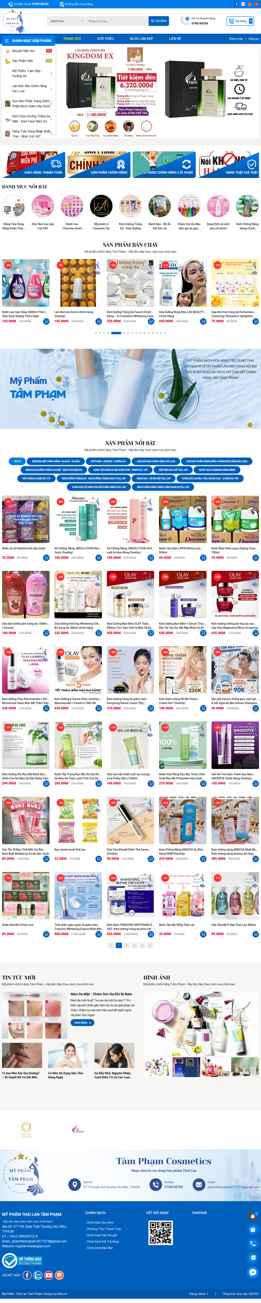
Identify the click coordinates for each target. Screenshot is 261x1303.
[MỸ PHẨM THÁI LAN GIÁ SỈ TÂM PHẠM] (26, 1130)
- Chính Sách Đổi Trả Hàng (102, 1241)
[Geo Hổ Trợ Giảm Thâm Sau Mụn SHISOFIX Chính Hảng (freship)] (235, 745)
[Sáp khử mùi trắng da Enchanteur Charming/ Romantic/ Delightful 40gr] (183, 283)
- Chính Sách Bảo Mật (99, 1248)
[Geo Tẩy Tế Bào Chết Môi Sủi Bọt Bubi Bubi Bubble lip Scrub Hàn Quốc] (26, 820)
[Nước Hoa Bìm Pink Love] (26, 896)
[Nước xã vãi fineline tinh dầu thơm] (26, 519)
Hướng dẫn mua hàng (79, 4)
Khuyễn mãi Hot (23, 51)
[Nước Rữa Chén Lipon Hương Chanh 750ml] (235, 519)
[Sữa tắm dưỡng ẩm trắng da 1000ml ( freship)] (26, 594)
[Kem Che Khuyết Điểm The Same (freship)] (130, 820)
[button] (96, 333)
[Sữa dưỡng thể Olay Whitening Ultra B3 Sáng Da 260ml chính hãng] (78, 594)
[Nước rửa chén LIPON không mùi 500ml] (183, 519)
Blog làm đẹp (141, 39)
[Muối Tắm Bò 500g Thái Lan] (183, 896)
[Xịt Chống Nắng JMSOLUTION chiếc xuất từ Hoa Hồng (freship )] (130, 519)
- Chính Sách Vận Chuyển (101, 1235)
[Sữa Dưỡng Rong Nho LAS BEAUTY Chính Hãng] (130, 283)
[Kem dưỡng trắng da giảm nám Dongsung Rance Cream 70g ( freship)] (130, 670)
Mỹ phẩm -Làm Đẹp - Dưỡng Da (27, 73)
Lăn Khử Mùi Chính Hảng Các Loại (29, 88)
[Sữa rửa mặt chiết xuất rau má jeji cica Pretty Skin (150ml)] (130, 745)
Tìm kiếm (160, 21)
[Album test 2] (201, 1024)
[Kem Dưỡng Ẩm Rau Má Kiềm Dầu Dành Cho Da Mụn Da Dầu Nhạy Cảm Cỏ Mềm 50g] (26, 745)
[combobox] (65, 21)
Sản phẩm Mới (22, 61)
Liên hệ (175, 39)
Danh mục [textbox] (57, 21)
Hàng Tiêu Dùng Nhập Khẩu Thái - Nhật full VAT (31, 133)
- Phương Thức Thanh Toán (103, 1229)
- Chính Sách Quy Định (99, 1222)
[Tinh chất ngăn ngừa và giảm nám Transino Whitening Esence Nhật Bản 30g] (78, 896)
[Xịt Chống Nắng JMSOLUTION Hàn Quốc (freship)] (78, 519)
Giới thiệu (105, 39)
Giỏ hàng (243, 21)
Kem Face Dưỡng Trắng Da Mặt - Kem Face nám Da (31, 118)
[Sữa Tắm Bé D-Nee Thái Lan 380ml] (235, 896)
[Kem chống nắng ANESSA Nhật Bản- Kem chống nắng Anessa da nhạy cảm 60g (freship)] (235, 820)
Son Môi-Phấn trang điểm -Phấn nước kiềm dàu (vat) (32, 103)
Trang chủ (72, 39)
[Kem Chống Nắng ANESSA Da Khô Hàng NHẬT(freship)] (183, 820)
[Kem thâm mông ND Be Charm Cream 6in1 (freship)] (183, 670)
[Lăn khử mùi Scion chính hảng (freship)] (26, 283)
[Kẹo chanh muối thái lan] (78, 820)
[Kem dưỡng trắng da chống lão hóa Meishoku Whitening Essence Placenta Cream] (235, 283)
